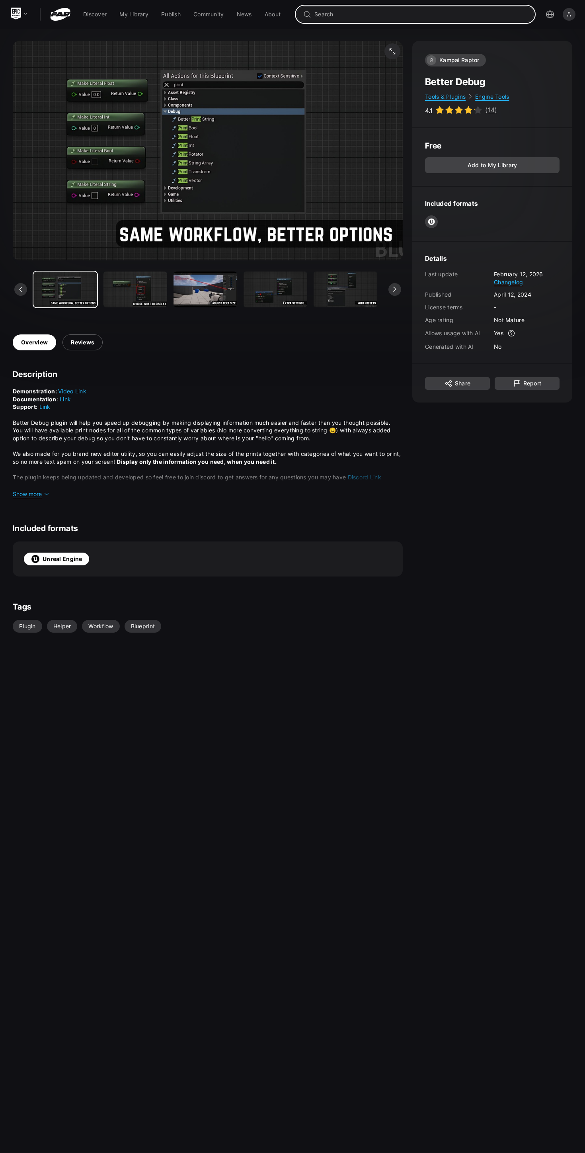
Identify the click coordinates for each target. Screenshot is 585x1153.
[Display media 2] (205, 289)
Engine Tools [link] (492, 96)
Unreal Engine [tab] (62, 558)
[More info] (511, 333)
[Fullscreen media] (392, 51)
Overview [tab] (34, 342)
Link (65, 399)
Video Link (72, 391)
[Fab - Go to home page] (60, 14)
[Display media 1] (135, 289)
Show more (27, 494)
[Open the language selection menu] (550, 14)
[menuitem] (95, 14)
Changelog (508, 282)
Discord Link (364, 477)
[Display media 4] (345, 289)
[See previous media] (20, 289)
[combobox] (420, 14)
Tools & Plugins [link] (445, 96)
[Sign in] (569, 14)
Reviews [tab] (82, 342)
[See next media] (394, 289)
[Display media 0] (65, 289)
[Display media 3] (275, 289)
